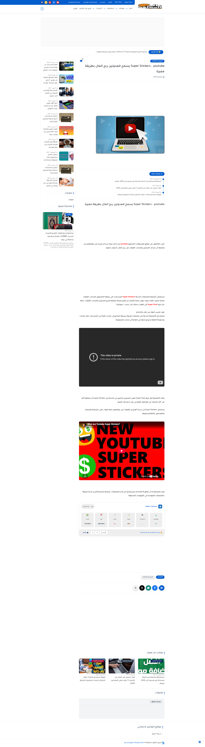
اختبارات (99, 8)
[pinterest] (49, 2)
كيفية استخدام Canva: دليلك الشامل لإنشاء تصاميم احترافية (139, 195)
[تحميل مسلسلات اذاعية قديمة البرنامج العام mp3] (66, 169)
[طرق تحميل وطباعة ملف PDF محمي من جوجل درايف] (66, 130)
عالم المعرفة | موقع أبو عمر (134, 743)
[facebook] (53, 2)
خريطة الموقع (156, 734)
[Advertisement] (102, 32)
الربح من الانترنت (85, 8)
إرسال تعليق (156, 702)
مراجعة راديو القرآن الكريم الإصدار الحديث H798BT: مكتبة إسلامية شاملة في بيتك (60, 236)
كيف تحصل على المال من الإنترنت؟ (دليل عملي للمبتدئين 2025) (138, 188)
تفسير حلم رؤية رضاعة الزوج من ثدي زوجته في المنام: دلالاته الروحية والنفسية (50, 183)
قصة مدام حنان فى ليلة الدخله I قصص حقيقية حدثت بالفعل (50, 67)
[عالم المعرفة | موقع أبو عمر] (150, 6)
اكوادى (110, 2)
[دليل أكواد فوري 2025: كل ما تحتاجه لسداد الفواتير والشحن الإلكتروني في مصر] (66, 104)
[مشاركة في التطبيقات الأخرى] (135, 588)
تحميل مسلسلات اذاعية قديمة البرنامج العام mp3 (50, 170)
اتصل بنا (102, 2)
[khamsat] (46, 2)
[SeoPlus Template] (163, 742)
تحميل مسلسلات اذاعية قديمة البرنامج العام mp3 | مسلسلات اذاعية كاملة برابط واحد (50, 119)
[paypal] (42, 2)
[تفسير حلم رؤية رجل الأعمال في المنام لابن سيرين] (66, 91)
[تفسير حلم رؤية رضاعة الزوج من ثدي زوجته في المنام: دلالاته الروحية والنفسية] (66, 181)
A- (92, 532)
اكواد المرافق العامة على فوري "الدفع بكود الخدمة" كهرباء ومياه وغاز (50, 81)
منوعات (121, 8)
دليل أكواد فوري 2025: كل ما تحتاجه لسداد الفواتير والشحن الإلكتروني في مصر (51, 106)
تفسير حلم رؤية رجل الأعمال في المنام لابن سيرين (50, 93)
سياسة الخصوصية (74, 2)
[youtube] (57, 2)
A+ (97, 532)
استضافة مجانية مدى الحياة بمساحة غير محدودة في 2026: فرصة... (137, 181)
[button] (154, 588)
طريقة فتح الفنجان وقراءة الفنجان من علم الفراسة (51, 144)
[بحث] (42, 8)
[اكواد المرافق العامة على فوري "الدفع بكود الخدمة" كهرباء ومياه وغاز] (66, 78)
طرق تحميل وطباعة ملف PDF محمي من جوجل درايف (50, 132)
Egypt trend (128, 2)
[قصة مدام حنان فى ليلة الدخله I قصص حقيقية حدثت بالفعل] (66, 66)
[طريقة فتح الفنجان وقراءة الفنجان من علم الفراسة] (66, 143)
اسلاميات (110, 8)
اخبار (130, 8)
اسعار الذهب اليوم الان (90, 2)
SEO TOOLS (118, 2)
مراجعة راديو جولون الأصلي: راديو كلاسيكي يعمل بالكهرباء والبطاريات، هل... (120, 52)
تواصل (84, 532)
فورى (75, 8)
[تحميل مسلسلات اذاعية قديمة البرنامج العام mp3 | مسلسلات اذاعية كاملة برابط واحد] (66, 117)
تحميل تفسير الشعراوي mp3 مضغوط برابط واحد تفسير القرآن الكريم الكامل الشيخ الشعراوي (51, 158)
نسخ (102, 532)
